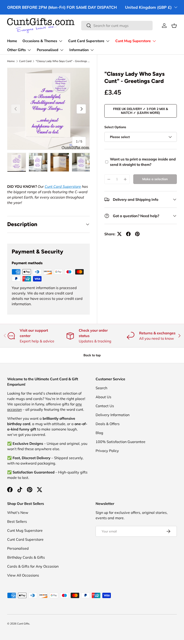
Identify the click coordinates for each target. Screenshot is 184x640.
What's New (17, 512)
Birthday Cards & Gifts (26, 557)
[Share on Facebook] (128, 233)
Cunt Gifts (23, 623)
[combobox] (117, 25)
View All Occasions (23, 575)
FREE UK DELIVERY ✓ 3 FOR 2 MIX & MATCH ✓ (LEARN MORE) (140, 111)
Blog (99, 432)
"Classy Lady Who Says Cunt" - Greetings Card (63, 61)
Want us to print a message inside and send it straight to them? (143, 162)
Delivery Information (112, 415)
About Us (103, 397)
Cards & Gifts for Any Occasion (33, 566)
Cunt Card (25, 61)
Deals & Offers (108, 424)
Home (12, 41)
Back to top (92, 355)
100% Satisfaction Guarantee (120, 441)
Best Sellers (17, 521)
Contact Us (105, 406)
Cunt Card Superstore (63, 186)
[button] (174, 25)
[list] (48, 109)
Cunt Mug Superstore (25, 530)
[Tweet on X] (119, 233)
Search (101, 388)
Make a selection (155, 179)
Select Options (115, 127)
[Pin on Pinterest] (137, 233)
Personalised (18, 548)
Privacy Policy (107, 450)
